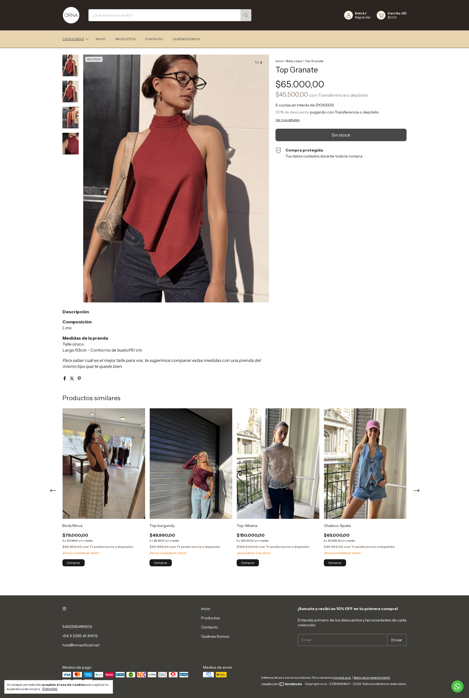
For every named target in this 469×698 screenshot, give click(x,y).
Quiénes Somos (186, 39)
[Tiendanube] (282, 685)
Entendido (50, 689)
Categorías (73, 39)
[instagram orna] (64, 608)
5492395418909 (77, 626)
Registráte (362, 17)
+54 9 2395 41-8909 (80, 635)
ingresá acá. (342, 677)
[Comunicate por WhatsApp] (457, 686)
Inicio (101, 39)
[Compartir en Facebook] (65, 378)
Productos (125, 39)
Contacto (154, 39)
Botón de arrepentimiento (372, 677)
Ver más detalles (287, 120)
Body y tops (294, 61)
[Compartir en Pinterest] (79, 378)
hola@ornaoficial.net (80, 645)
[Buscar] (245, 15)
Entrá (360, 13)
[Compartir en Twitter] (72, 378)
